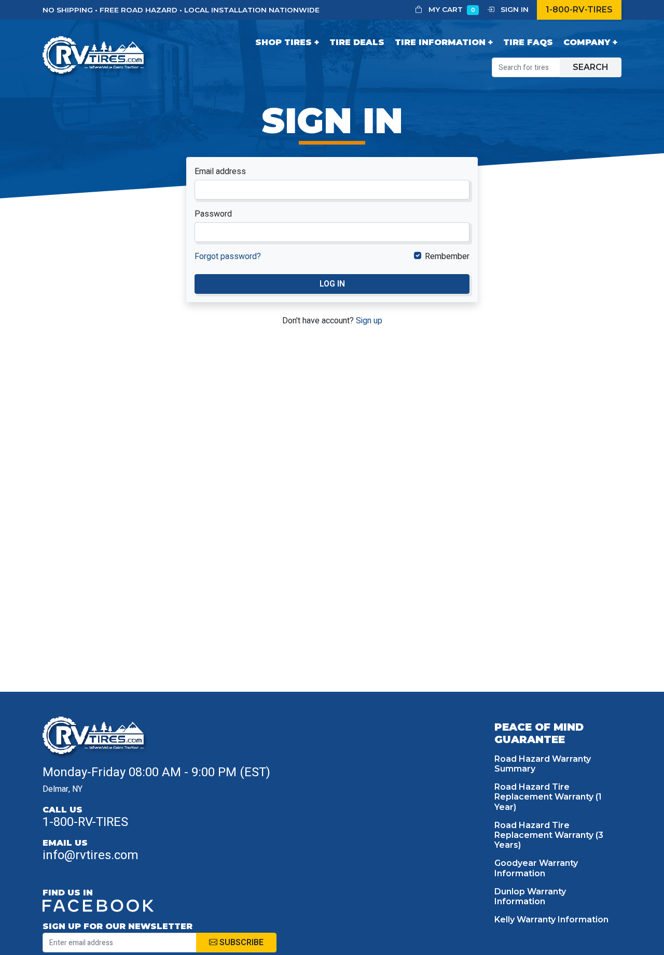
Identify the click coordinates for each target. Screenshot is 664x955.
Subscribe (240, 942)
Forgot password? (228, 256)
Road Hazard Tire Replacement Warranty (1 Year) (548, 796)
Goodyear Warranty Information (536, 868)
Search (590, 67)
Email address (220, 171)
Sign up (369, 321)
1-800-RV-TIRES (579, 10)
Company (586, 42)
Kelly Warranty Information (551, 919)
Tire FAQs (528, 42)
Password (213, 214)
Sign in (514, 9)
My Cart (450, 9)
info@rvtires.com (91, 855)
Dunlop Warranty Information (530, 896)
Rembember (447, 256)
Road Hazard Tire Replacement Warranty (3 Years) (548, 835)
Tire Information (440, 42)
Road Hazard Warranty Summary (542, 764)
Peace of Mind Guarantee (539, 733)
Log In (332, 284)
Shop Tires (283, 42)
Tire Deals (356, 42)
